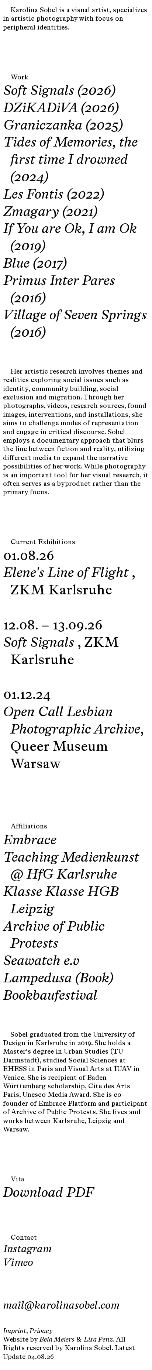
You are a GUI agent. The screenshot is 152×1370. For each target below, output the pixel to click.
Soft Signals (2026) (59, 90)
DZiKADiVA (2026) (61, 107)
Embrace (29, 839)
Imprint (14, 1331)
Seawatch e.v (41, 960)
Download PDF (48, 1192)
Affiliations (29, 826)
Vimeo (18, 1262)
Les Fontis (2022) (53, 194)
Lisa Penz (98, 1339)
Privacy (41, 1331)
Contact (24, 1237)
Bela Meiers (57, 1339)
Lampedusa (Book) (58, 977)
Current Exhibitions (43, 542)
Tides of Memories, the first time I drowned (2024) (70, 159)
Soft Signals (40, 642)
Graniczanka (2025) (63, 125)
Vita (17, 1179)
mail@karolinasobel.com (61, 1305)
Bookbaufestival (50, 995)
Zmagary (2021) (50, 211)
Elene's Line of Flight (67, 572)
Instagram (27, 1248)
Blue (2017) (35, 263)
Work (19, 77)
